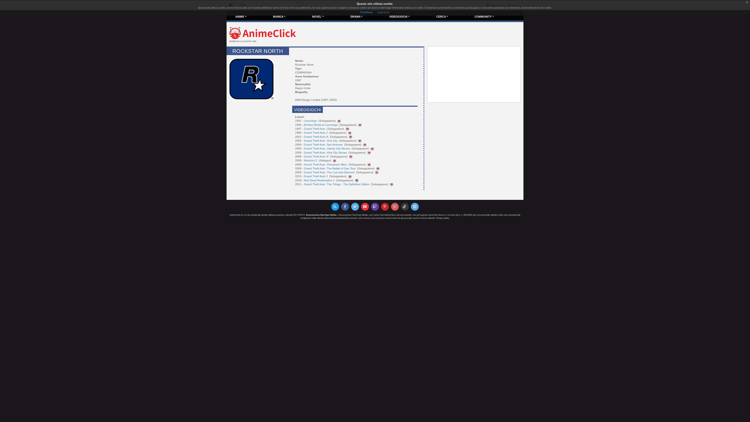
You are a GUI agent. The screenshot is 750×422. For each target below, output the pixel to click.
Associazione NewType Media (321, 215)
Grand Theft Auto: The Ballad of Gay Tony (330, 168)
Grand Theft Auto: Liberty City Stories (327, 148)
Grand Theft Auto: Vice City (321, 140)
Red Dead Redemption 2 (319, 180)
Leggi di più (383, 12)
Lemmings (311, 120)
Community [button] (483, 16)
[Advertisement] (424, 35)
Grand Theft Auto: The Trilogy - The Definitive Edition (337, 184)
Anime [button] (239, 16)
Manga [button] (278, 16)
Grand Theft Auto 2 (316, 132)
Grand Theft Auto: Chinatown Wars (326, 164)
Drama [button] (355, 16)
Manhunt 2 (311, 160)
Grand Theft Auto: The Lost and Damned (329, 172)
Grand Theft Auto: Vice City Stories (326, 152)
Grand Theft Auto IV (316, 156)
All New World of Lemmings (321, 124)
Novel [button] (316, 16)
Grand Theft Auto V (316, 176)
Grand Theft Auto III (316, 136)
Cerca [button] (441, 16)
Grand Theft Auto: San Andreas (323, 144)
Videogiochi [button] (398, 16)
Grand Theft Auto (315, 128)
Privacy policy (442, 218)
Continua (366, 12)
